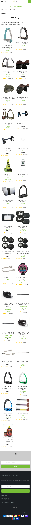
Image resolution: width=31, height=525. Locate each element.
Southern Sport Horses (12, 512)
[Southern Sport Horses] (15, 1)
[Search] (26, 1)
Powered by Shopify (22, 512)
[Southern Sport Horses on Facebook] (17, 507)
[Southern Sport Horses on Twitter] (14, 507)
